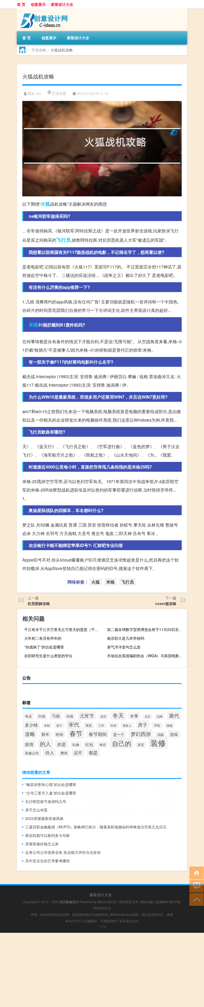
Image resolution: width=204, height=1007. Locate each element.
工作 (101, 725)
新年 (45, 734)
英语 (141, 744)
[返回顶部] (195, 899)
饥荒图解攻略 (39, 603)
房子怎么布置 (36, 809)
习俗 (56, 716)
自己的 (121, 743)
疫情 (29, 744)
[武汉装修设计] (45, 10)
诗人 (49, 752)
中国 (41, 716)
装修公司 (32, 753)
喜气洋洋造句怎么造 (124, 647)
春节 (76, 733)
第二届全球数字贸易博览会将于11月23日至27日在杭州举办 (146, 629)
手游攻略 (38, 49)
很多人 (127, 725)
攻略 (30, 733)
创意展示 (38, 4)
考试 (102, 744)
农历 (103, 716)
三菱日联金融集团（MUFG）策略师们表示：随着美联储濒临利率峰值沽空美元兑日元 (96, 826)
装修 (158, 742)
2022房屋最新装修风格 (44, 818)
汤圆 (160, 734)
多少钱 (31, 725)
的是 (61, 744)
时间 (59, 734)
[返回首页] (195, 872)
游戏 (174, 734)
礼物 (75, 744)
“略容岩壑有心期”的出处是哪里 (50, 784)
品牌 (160, 716)
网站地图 (147, 901)
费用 (64, 753)
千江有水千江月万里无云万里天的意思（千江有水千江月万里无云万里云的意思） (63, 629)
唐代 (174, 715)
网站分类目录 (107, 901)
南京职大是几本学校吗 (125, 638)
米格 (33, 324)
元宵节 (87, 715)
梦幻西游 (141, 733)
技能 (169, 725)
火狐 (45, 203)
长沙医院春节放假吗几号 (45, 801)
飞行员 (63, 239)
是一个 (118, 734)
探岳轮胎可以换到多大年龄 (47, 835)
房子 (142, 724)
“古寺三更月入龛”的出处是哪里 (50, 793)
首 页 (21, 4)
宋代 (74, 724)
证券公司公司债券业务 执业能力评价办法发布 (63, 852)
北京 (147, 716)
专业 (28, 716)
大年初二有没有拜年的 (42, 638)
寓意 (89, 725)
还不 (78, 753)
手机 (157, 725)
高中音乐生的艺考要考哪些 (47, 860)
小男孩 (102, 926)
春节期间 (98, 734)
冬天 (118, 715)
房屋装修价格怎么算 (42, 843)
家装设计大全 (62, 4)
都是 (93, 752)
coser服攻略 (165, 603)
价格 (69, 716)
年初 (113, 725)
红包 (89, 744)
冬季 (134, 716)
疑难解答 (162, 901)
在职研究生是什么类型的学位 (48, 655)
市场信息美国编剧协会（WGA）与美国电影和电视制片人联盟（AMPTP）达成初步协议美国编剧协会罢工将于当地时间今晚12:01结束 (146, 655)
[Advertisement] (102, 970)
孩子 (59, 725)
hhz (38, 94)
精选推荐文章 (128, 901)
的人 (45, 744)
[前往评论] (195, 886)
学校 (47, 725)
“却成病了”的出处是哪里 (44, 647)
